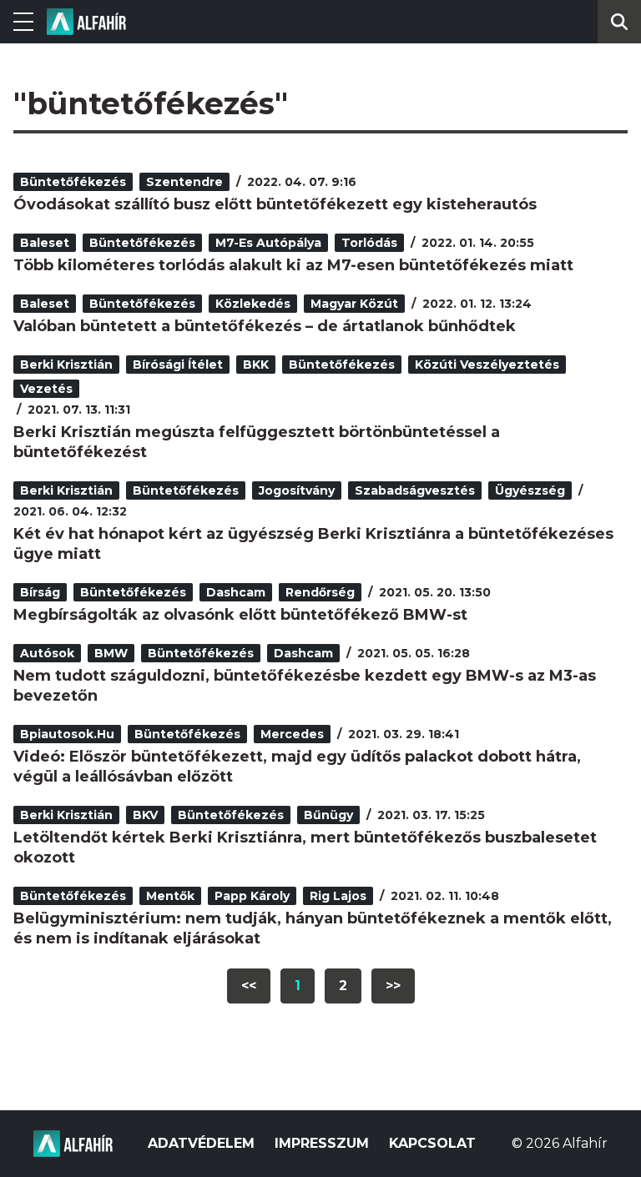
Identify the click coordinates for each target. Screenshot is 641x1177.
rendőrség (320, 592)
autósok (47, 653)
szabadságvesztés (415, 490)
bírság (40, 592)
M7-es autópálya (268, 242)
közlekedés (252, 303)
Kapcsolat (432, 1143)
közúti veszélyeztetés (487, 364)
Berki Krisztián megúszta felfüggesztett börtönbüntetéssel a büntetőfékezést (256, 442)
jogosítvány (297, 490)
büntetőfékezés (73, 181)
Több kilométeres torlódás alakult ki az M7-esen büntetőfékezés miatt (293, 265)
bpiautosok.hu (67, 734)
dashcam (235, 592)
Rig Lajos (338, 895)
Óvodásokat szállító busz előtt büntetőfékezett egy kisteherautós (275, 204)
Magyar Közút (354, 303)
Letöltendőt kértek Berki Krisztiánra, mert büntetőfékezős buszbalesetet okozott (305, 847)
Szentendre (184, 181)
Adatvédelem (201, 1143)
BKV (145, 814)
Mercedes (292, 734)
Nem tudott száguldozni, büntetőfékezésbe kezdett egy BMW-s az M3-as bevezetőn (304, 685)
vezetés (46, 388)
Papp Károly (252, 895)
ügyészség (530, 490)
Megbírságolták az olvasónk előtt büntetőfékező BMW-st (240, 615)
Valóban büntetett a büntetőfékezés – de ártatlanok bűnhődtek (264, 326)
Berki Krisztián (66, 364)
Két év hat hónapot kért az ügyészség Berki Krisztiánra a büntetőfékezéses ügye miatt (313, 544)
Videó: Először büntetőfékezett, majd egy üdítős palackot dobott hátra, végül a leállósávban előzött (297, 766)
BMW (111, 653)
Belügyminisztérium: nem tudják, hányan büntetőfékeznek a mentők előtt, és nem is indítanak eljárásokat (312, 928)
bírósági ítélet (178, 364)
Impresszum (322, 1143)
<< (248, 985)
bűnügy (328, 814)
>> (393, 985)
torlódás (369, 242)
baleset (44, 242)
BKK (256, 364)
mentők (170, 895)
